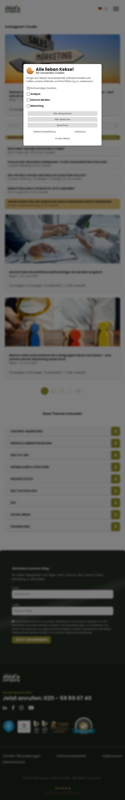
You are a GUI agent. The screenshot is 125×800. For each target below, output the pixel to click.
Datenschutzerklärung (45, 131)
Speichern (62, 125)
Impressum (80, 131)
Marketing (36, 105)
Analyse (35, 94)
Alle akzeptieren (62, 113)
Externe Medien (40, 100)
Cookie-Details (62, 138)
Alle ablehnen (62, 119)
